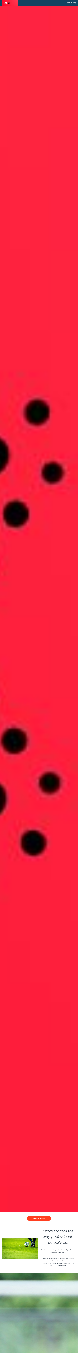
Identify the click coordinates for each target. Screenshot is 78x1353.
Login (68, 3)
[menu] (70, 3)
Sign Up (73, 3)
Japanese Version (39, 1218)
